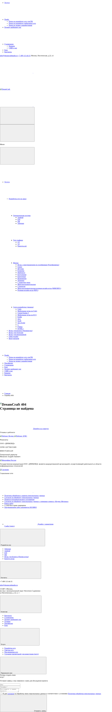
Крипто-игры (9, 559)
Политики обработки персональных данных (84, 694)
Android (7, 551)
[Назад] (17, 133)
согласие (11, 694)
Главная (7, 393)
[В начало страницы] (63, 673)
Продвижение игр (11, 652)
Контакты (8, 616)
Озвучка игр (9, 650)
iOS (5, 553)
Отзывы (7, 621)
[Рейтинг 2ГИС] (20, 436)
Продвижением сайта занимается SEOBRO (20, 507)
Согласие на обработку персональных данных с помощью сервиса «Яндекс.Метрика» (36, 501)
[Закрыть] (17, 155)
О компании (9, 617)
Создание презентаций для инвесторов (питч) (21, 654)
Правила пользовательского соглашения (19, 499)
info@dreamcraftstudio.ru (9, 585)
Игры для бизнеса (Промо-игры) (16, 557)
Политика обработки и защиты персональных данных (24, 496)
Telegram (7, 549)
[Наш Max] (49, 72)
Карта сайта (8, 503)
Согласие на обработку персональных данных (21, 497)
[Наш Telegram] (16, 72)
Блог (6, 625)
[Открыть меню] (17, 115)
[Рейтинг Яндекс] (7, 436)
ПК (5, 555)
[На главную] (21, 89)
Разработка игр (10, 648)
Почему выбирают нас (12, 619)
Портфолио (8, 623)
